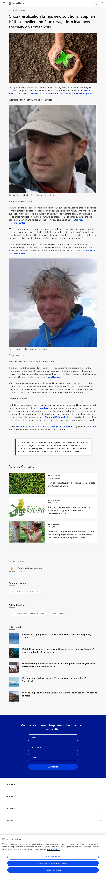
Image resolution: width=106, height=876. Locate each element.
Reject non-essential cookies (53, 863)
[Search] (95, 3)
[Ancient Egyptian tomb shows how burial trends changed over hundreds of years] (15, 697)
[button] (53, 58)
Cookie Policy (53, 849)
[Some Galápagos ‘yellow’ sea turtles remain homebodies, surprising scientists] (15, 638)
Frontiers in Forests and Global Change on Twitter (43, 426)
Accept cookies (53, 870)
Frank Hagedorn (84, 93)
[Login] (102, 3)
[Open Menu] (4, 3)
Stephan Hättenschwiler (58, 93)
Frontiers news (18, 10)
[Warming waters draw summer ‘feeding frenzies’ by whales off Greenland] (15, 682)
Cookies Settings (53, 856)
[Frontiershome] (17, 3)
